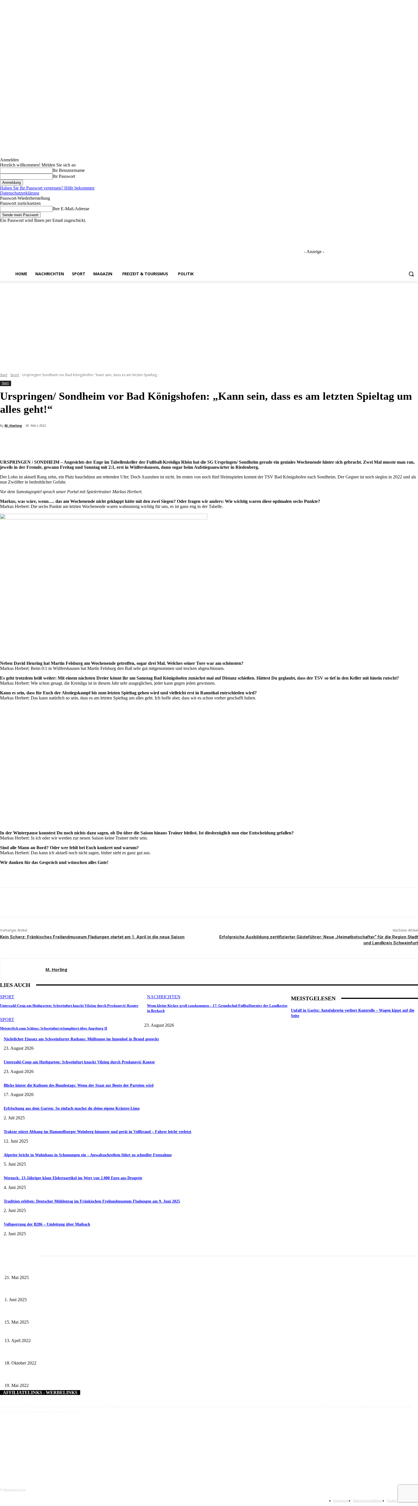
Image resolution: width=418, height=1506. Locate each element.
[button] (411, 274)
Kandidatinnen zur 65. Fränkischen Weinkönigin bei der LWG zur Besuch (64, 1331)
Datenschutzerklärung (19, 193)
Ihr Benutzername (69, 170)
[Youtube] (414, 227)
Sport (14, 374)
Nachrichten (164, 996)
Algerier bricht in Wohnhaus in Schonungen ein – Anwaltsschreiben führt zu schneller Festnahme (88, 1155)
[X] (399, 227)
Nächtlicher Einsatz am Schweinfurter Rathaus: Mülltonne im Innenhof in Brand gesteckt (81, 1039)
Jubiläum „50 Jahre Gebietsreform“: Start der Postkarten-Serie (55, 1376)
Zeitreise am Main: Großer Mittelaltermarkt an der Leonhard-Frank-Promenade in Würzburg (79, 1268)
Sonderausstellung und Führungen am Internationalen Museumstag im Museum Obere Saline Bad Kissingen (91, 1313)
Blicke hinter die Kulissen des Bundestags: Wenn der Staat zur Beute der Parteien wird (79, 1085)
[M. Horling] (23, 970)
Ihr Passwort (64, 176)
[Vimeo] (406, 227)
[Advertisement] (209, 323)
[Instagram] (391, 227)
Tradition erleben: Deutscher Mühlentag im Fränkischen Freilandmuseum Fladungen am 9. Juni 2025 (92, 1201)
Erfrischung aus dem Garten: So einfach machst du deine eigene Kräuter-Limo (72, 1108)
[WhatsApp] (114, 440)
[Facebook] (383, 227)
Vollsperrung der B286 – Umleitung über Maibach (47, 1224)
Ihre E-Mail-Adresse (71, 208)
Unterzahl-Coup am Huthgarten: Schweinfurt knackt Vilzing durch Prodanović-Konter (69, 1005)
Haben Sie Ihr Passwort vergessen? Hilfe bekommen (47, 188)
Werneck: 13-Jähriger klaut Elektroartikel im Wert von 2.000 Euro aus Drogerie (73, 1178)
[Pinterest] (93, 440)
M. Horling (13, 425)
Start (3, 374)
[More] (135, 441)
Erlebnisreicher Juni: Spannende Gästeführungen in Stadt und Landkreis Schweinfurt (73, 1290)
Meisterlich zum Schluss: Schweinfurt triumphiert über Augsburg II (53, 1028)
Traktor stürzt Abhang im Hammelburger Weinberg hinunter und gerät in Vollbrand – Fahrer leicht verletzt (97, 1132)
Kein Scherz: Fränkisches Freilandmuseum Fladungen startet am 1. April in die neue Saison (92, 937)
